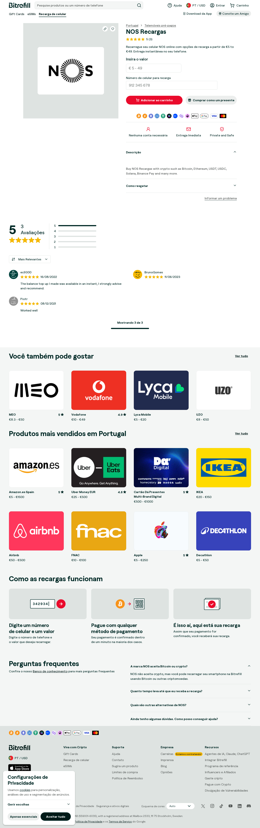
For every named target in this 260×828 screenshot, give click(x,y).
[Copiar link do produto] (105, 28)
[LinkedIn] (239, 806)
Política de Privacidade (88, 821)
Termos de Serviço (120, 821)
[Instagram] (212, 806)
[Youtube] (230, 806)
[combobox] (85, 5)
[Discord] (248, 806)
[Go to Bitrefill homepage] (19, 5)
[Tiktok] (221, 806)
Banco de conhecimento (50, 671)
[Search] (139, 5)
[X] (203, 806)
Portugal (132, 25)
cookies (25, 790)
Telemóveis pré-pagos (160, 25)
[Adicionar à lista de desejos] (112, 28)
